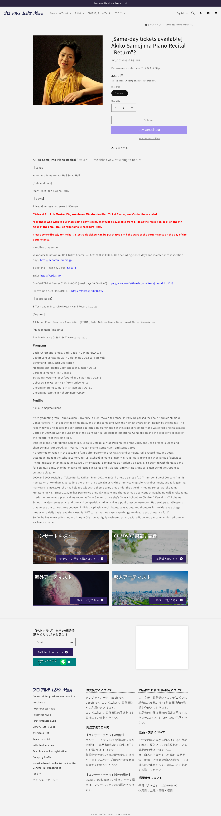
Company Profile (42, 757)
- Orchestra (39, 702)
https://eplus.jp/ (50, 275)
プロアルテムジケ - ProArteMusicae (114, 814)
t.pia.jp (71, 268)
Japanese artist (41, 739)
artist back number (43, 745)
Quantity (115, 100)
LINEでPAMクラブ (47, 662)
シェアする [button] (121, 147)
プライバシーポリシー (45, 779)
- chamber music (42, 714)
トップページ (154, 24)
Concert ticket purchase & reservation (54, 696)
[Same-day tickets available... (179, 24)
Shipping (129, 80)
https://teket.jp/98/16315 (87, 291)
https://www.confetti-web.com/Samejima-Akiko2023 (140, 283)
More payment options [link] (149, 138)
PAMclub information (51, 652)
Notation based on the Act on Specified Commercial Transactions (55, 765)
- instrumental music (44, 720)
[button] (60, 13)
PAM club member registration (50, 751)
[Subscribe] (71, 642)
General (121, 93)
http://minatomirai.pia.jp (56, 260)
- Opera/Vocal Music (44, 708)
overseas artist (41, 732)
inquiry (37, 773)
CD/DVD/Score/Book (44, 726)
